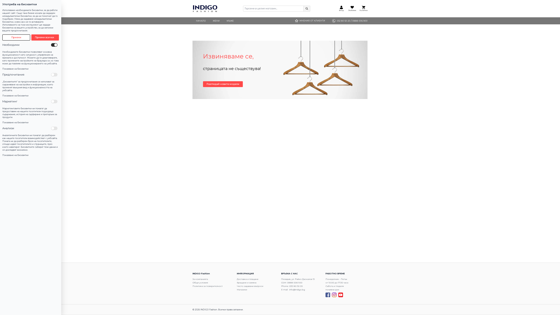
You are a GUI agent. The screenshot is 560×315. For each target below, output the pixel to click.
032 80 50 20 (296, 286)
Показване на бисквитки (15, 69)
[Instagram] (334, 295)
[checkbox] (54, 45)
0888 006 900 (294, 282)
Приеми (16, 37)
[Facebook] (328, 295)
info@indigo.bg (297, 289)
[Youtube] (340, 295)
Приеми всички (44, 37)
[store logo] (205, 9)
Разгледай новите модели (222, 84)
